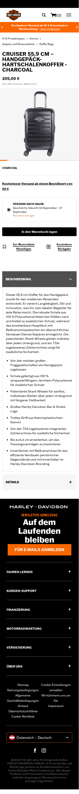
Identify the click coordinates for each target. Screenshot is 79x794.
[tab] (3, 160)
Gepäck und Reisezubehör (18, 44)
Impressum (56, 706)
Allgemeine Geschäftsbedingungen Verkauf (23, 701)
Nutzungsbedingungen (23, 690)
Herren (33, 38)
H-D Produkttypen (13, 38)
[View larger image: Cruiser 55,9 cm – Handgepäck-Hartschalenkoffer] (39, 123)
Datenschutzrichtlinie (23, 711)
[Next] (77, 27)
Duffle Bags (46, 44)
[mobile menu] (67, 15)
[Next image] (70, 124)
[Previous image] (8, 124)
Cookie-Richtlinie (23, 716)
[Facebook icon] (35, 750)
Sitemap (23, 685)
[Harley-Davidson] (39, 506)
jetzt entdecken (50, 29)
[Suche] (44, 14)
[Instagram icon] (43, 750)
